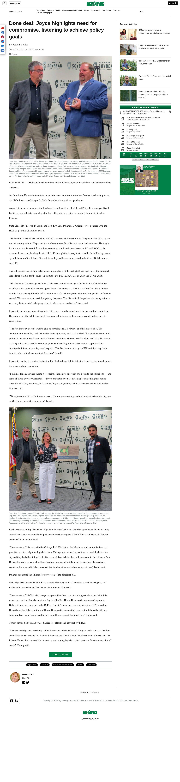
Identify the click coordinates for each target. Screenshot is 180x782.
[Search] (4, 3)
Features (116, 10)
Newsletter (106, 10)
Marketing (41, 10)
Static (58, 10)
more (141, 11)
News (86, 10)
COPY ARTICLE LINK (60, 655)
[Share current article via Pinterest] (3, 37)
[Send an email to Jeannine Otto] (23, 682)
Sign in (171, 3)
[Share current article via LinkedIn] (3, 50)
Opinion (50, 10)
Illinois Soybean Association (62, 665)
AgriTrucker (32, 665)
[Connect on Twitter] (27, 682)
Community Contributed (72, 10)
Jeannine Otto (20, 44)
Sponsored (95, 10)
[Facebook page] (11, 700)
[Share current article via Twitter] (3, 41)
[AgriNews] (95, 3)
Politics (80, 665)
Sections (13, 3)
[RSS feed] (16, 700)
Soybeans (91, 665)
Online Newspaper (44, 13)
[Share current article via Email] (3, 28)
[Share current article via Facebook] (3, 32)
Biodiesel (45, 665)
